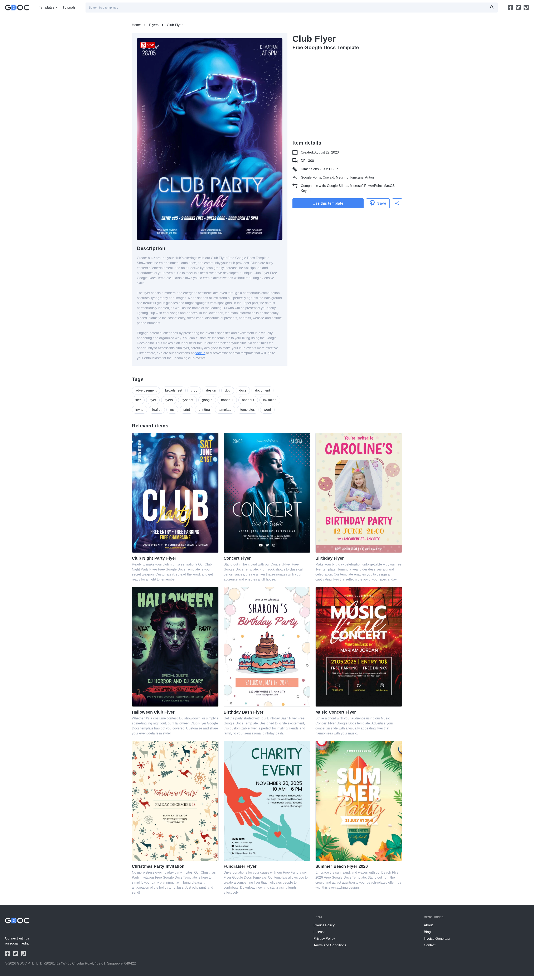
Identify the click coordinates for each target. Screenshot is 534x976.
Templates (46, 7)
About (428, 925)
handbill (227, 400)
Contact (430, 945)
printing (204, 409)
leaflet (156, 409)
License (319, 932)
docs (242, 390)
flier (138, 400)
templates (247, 409)
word (267, 409)
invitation (270, 400)
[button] (397, 203)
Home (136, 25)
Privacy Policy (324, 938)
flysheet (187, 400)
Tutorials (69, 7)
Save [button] (381, 203)
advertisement (145, 390)
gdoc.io (199, 353)
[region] (347, 94)
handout (248, 400)
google (207, 400)
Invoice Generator (437, 938)
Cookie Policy (324, 925)
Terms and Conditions (330, 945)
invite (139, 409)
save (150, 45)
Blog (427, 932)
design (211, 390)
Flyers (154, 25)
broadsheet (173, 390)
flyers (169, 400)
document (262, 390)
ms (172, 409)
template (225, 409)
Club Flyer (175, 25)
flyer (153, 400)
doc (227, 390)
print (186, 409)
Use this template (328, 203)
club (194, 390)
